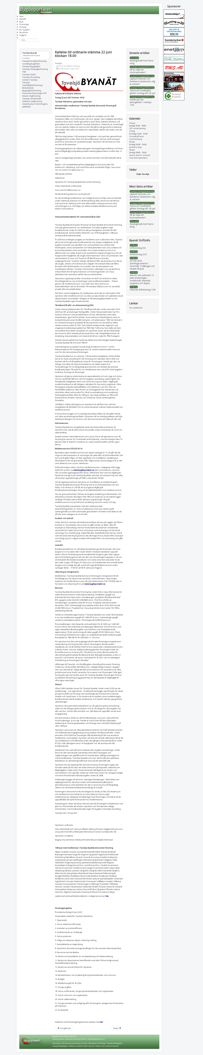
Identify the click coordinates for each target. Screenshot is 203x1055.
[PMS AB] (174, 67)
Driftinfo (26, 58)
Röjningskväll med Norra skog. (141, 225)
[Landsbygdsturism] (174, 58)
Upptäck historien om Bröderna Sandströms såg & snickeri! (142, 197)
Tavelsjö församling (31, 77)
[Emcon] (174, 31)
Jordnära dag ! (135, 147)
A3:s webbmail (135, 307)
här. (107, 896)
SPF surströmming (137, 128)
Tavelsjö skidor (29, 74)
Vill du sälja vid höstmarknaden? (138, 216)
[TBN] (174, 13)
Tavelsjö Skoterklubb (31, 98)
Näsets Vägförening (31, 96)
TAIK (24, 71)
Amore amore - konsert (139, 155)
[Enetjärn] (174, 49)
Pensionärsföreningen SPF (34, 93)
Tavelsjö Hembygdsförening (35, 69)
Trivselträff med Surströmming (136, 137)
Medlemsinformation (31, 55)
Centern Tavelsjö (30, 79)
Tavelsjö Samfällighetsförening (32, 83)
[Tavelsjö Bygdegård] (174, 86)
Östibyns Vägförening (32, 101)
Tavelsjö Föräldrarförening (34, 61)
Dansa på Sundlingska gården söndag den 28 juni (142, 207)
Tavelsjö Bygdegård (31, 66)
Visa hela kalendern (138, 157)
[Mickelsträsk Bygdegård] (174, 77)
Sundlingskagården (31, 63)
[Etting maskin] (174, 22)
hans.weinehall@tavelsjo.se (67, 190)
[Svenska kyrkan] (174, 40)
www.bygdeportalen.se (83, 470)
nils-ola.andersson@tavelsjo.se (69, 170)
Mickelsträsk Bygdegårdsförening (31, 89)
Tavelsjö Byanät (29, 53)
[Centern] (174, 95)
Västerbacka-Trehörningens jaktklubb (35, 105)
